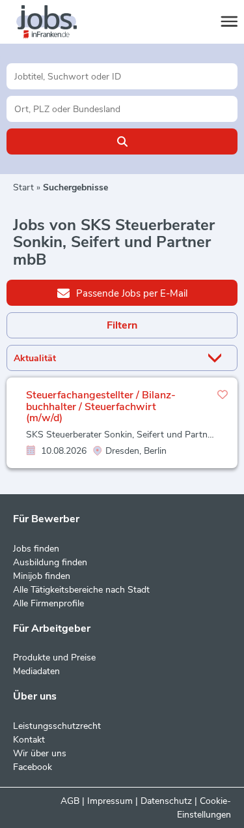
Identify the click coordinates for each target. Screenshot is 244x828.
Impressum (110, 801)
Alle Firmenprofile (48, 603)
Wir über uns (39, 753)
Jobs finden (36, 548)
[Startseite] (58, 22)
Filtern (122, 325)
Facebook (32, 767)
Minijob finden (41, 576)
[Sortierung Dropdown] (217, 358)
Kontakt (29, 739)
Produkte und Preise (54, 657)
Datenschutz (166, 801)
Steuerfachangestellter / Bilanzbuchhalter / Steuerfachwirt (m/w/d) (101, 406)
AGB (70, 801)
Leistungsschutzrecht (57, 726)
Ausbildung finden (50, 562)
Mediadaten (36, 671)
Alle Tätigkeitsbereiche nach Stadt (81, 590)
